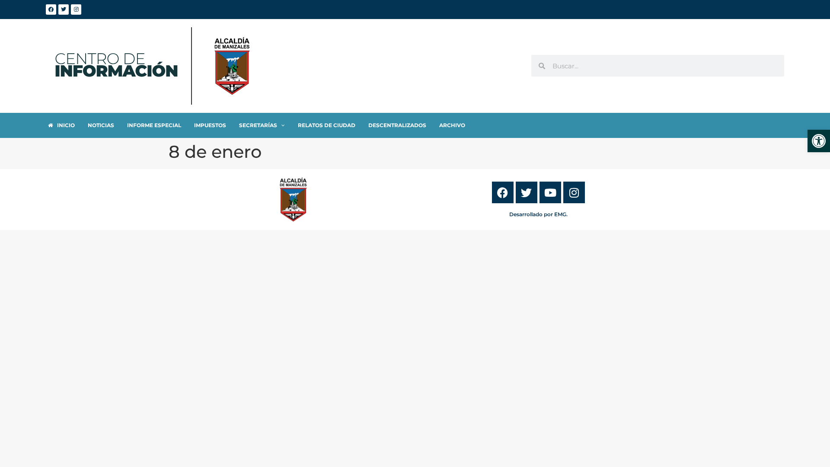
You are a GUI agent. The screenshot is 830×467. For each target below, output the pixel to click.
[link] (819, 141)
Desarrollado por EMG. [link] (538, 214)
